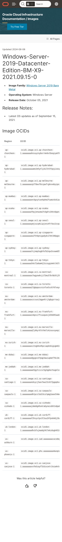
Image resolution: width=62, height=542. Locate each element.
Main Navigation (14, 4)
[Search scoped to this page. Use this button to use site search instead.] (32, 4)
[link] (30, 4)
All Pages (54, 38)
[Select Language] (56, 4)
